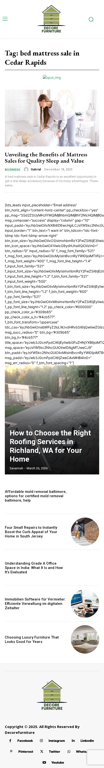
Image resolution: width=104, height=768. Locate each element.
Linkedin (87, 741)
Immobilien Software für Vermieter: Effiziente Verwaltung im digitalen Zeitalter (35, 603)
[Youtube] (44, 762)
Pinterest (25, 751)
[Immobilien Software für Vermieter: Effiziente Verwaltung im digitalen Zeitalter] (85, 603)
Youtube (57, 762)
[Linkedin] (73, 740)
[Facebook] (10, 740)
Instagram (57, 741)
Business (12, 169)
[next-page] (90, 373)
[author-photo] (27, 169)
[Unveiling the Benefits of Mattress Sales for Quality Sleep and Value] (52, 118)
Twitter (54, 751)
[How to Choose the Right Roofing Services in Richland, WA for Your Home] (52, 419)
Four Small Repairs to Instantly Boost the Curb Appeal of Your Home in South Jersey (31, 531)
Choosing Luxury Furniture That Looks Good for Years (32, 639)
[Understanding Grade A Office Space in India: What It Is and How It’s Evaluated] (85, 567)
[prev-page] (82, 373)
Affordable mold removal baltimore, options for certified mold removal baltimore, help (36, 496)
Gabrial (36, 169)
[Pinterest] (11, 751)
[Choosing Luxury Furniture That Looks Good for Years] (85, 639)
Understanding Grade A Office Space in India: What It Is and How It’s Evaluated (34, 567)
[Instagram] (41, 740)
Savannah (16, 468)
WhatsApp (84, 751)
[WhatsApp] (69, 751)
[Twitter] (41, 751)
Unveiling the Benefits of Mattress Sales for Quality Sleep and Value (46, 157)
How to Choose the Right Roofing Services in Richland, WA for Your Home (50, 446)
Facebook (25, 741)
